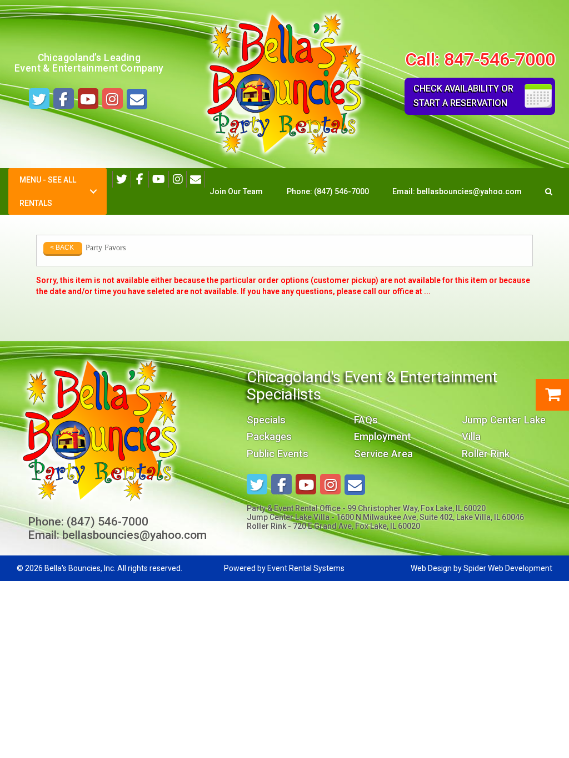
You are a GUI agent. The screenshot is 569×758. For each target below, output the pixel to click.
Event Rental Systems (306, 568)
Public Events (277, 453)
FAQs (366, 420)
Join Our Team (236, 191)
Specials (266, 420)
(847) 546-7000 (341, 191)
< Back (62, 247)
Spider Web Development (507, 568)
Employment (382, 436)
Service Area (383, 453)
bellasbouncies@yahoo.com (469, 191)
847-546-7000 (499, 59)
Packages (269, 436)
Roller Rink (486, 453)
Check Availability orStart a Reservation (463, 95)
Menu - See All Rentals (47, 191)
